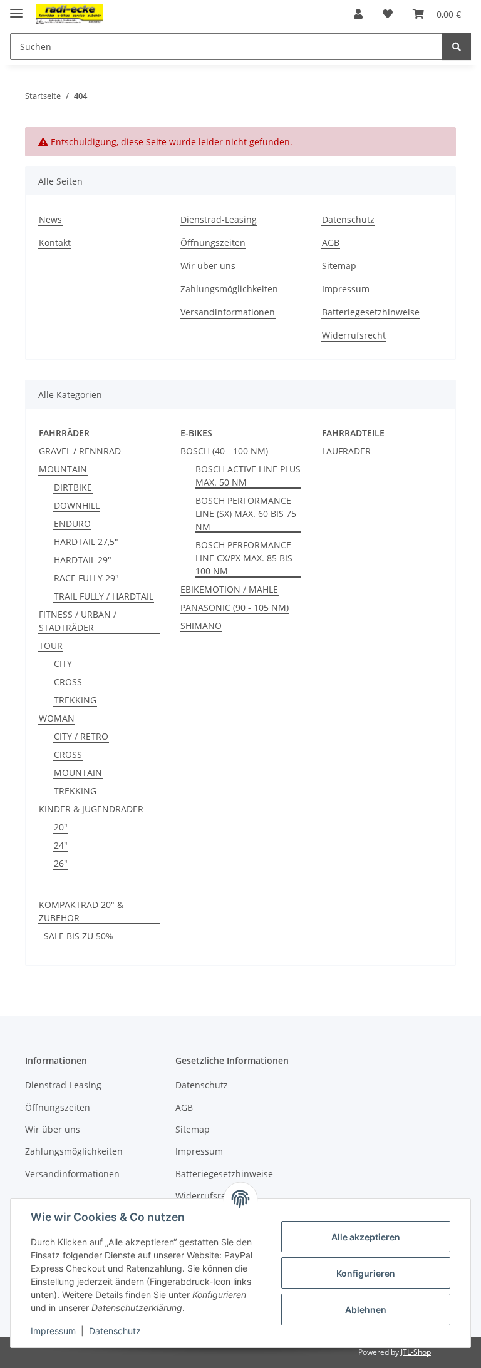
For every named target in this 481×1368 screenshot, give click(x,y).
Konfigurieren (365, 1273)
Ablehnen (365, 1309)
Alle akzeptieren (365, 1237)
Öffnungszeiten (213, 242)
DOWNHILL (77, 505)
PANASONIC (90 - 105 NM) (234, 607)
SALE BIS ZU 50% (78, 936)
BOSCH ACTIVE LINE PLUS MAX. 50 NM (248, 475)
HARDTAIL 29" (82, 560)
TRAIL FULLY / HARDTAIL (103, 596)
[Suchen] (456, 46)
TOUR (51, 645)
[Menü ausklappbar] (16, 8)
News (50, 219)
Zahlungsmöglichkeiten (229, 289)
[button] (358, 13)
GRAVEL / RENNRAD (80, 451)
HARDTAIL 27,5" (86, 542)
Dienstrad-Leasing (218, 219)
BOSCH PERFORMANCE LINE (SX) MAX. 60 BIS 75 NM (245, 513)
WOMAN (57, 718)
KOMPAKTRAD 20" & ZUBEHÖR (81, 911)
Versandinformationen (227, 312)
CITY (63, 664)
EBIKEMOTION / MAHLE (229, 589)
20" (61, 827)
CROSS (68, 682)
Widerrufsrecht (354, 335)
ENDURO (72, 523)
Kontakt (55, 242)
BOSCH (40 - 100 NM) (224, 451)
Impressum (53, 1330)
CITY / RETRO (81, 736)
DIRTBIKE (73, 487)
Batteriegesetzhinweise (371, 312)
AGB (330, 242)
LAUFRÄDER (346, 451)
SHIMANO (201, 625)
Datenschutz (115, 1330)
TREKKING (75, 700)
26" (61, 863)
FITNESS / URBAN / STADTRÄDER (77, 620)
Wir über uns (207, 266)
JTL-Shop (416, 1352)
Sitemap (339, 266)
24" (61, 845)
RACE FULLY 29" (86, 578)
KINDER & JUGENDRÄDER (91, 809)
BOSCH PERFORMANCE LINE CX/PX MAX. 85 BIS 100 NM (243, 558)
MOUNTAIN (63, 469)
